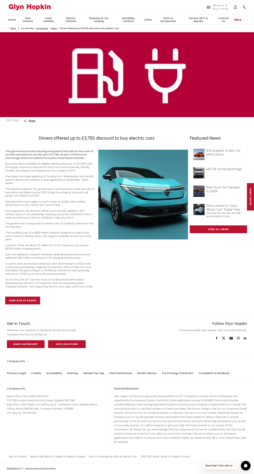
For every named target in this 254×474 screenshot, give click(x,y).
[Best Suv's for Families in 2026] (199, 191)
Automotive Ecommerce (41, 468)
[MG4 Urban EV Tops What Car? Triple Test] (199, 209)
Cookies (36, 373)
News (54, 28)
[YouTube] (231, 338)
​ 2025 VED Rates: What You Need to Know (165, 456)
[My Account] (235, 7)
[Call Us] (244, 7)
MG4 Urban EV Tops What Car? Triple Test (223, 208)
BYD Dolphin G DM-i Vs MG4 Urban (223, 152)
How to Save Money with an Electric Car (113, 456)
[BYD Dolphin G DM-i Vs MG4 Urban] (199, 154)
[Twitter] (223, 338)
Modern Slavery (147, 373)
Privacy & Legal (16, 373)
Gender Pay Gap (93, 373)
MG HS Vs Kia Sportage (224, 169)
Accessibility (54, 373)
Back (13, 28)
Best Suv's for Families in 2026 (223, 189)
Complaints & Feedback (214, 373)
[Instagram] (238, 338)
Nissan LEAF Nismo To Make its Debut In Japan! (58, 456)
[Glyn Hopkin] (30, 7)
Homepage (42, 28)
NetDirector (14, 468)
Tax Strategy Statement (178, 373)
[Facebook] (217, 338)
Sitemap (72, 373)
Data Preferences (120, 373)
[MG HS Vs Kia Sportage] (199, 172)
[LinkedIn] (245, 338)
